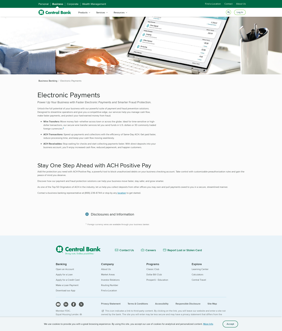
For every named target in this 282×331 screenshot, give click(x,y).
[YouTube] (58, 304)
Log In (240, 12)
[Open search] (228, 12)
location (122, 193)
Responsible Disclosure (188, 303)
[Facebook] (73, 304)
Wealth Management (94, 4)
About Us (241, 4)
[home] (54, 12)
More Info (208, 324)
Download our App (65, 290)
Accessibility (161, 303)
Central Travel (199, 280)
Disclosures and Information (112, 214)
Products (82, 12)
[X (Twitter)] (81, 304)
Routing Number (109, 285)
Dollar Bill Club (154, 274)
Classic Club (152, 269)
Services (100, 12)
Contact (228, 4)
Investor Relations (110, 280)
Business (57, 4)
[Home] (80, 250)
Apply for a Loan (64, 274)
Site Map (212, 303)
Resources (119, 12)
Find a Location (213, 4)
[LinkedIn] (66, 304)
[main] (141, 169)
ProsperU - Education (157, 280)
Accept (230, 324)
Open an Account (65, 269)
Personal (43, 4)
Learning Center (200, 269)
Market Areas (108, 274)
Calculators (197, 274)
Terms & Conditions (138, 303)
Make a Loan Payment (67, 285)
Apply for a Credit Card (67, 280)
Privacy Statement (110, 303)
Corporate (72, 4)
